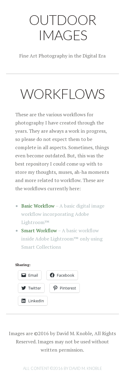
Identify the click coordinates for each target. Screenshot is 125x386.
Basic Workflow (38, 205)
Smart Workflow (39, 230)
